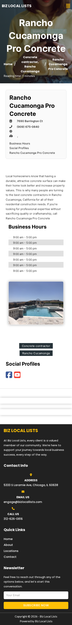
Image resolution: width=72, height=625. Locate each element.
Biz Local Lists (17, 5)
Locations (11, 551)
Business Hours (19, 143)
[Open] (68, 6)
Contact (10, 557)
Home (8, 64)
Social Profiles (19, 148)
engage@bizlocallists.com (23, 502)
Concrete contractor (36, 346)
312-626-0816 (13, 519)
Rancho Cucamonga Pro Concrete (32, 153)
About (8, 545)
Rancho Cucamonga (36, 353)
